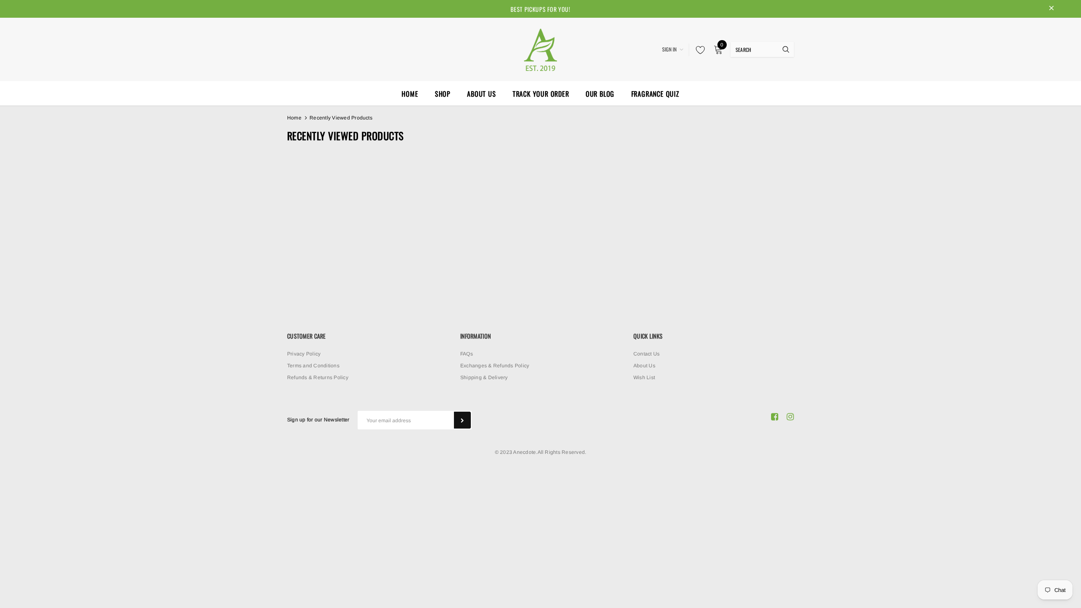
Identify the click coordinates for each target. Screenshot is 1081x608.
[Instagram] (790, 417)
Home (294, 118)
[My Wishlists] (698, 49)
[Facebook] (774, 417)
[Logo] (540, 48)
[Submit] (462, 420)
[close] (1051, 9)
